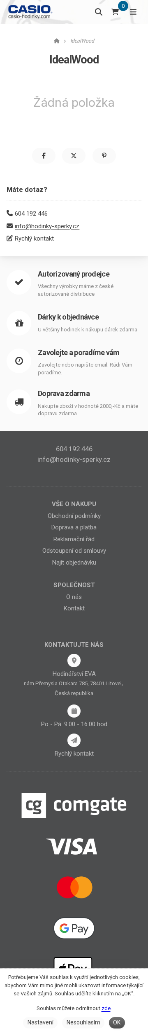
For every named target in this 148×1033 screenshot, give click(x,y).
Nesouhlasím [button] (83, 1022)
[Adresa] (74, 660)
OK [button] (116, 1022)
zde (106, 1008)
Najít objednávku (74, 562)
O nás (74, 597)
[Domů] (30, 11)
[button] (44, 156)
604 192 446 (31, 213)
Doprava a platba (74, 527)
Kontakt (74, 608)
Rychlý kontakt (34, 238)
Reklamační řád (74, 539)
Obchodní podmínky (74, 516)
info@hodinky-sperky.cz (47, 226)
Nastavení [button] (40, 1022)
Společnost (74, 585)
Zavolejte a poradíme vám (79, 352)
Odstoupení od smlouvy (74, 550)
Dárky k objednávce (68, 317)
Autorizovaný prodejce (73, 274)
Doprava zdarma (64, 393)
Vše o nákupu (74, 504)
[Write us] (74, 740)
